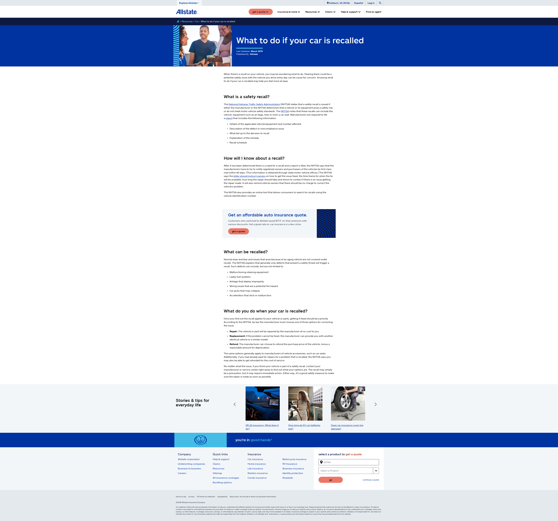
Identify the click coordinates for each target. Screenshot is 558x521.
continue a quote (371, 479)
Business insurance (293, 468)
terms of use (181, 496)
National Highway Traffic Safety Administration (254, 104)
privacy (191, 496)
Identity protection (292, 473)
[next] (375, 404)
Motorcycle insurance (294, 459)
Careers (182, 473)
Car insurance (255, 459)
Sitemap (217, 473)
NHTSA (285, 111)
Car (197, 21)
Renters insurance (258, 473)
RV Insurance (289, 463)
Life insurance (255, 468)
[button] (189, 3)
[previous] (234, 404)
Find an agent (373, 11)
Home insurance (257, 463)
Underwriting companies (191, 463)
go (330, 479)
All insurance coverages (226, 477)
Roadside (287, 477)
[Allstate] (178, 21)
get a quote (238, 231)
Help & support (221, 459)
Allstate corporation (189, 459)
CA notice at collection (206, 496)
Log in (371, 2)
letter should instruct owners (249, 176)
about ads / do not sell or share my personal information (253, 496)
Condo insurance (257, 477)
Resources (187, 21)
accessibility (222, 496)
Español (358, 2)
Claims (216, 463)
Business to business (189, 468)
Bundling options (222, 482)
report (229, 118)
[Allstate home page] (186, 12)
